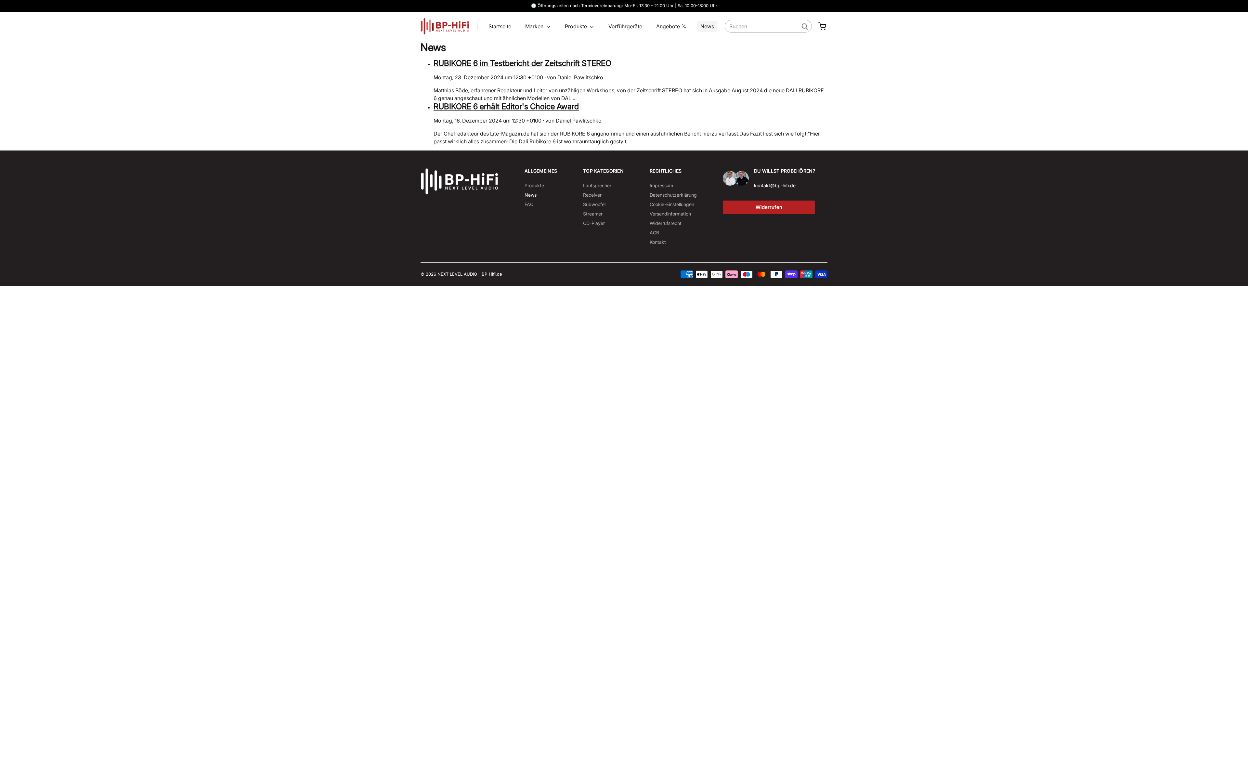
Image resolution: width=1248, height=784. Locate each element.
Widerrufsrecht (666, 223)
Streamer (593, 213)
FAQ (529, 204)
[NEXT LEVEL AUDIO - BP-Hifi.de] (460, 181)
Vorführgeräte (625, 26)
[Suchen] (805, 26)
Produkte (576, 26)
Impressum (661, 185)
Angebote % (671, 26)
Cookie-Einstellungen (672, 204)
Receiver (592, 195)
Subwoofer (594, 204)
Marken (535, 26)
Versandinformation (670, 213)
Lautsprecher (597, 185)
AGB (654, 232)
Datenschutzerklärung (673, 195)
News (707, 26)
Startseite (499, 26)
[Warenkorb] (822, 26)
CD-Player (594, 223)
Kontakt (658, 242)
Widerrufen (769, 207)
